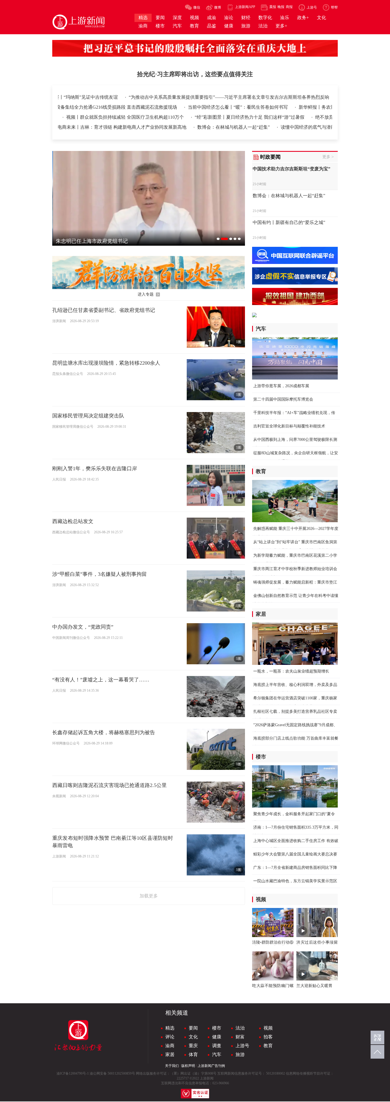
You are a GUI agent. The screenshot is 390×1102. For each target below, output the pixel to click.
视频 (268, 1028)
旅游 (240, 1054)
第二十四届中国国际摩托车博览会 (283, 399)
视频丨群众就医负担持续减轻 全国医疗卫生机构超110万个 (98, 117)
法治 (240, 1028)
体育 (193, 1054)
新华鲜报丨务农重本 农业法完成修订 (309, 107)
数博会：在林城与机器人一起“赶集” (228, 127)
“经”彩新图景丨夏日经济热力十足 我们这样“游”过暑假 (222, 117)
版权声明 (188, 1066)
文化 (193, 1036)
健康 (216, 1036)
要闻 (193, 1028)
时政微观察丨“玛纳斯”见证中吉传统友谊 (213, 97)
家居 (169, 1054)
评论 (169, 1036)
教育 (268, 1045)
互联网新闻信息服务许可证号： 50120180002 (251, 1073)
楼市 (216, 1028)
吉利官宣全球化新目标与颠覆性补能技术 (289, 426)
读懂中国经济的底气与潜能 (301, 127)
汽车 (216, 1054)
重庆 (193, 1045)
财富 (240, 1036)
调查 (216, 1045)
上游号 (242, 1045)
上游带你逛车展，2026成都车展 (281, 386)
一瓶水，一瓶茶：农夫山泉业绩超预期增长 (291, 671)
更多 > (328, 157)
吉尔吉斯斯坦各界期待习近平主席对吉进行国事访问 (109, 97)
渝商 (169, 1045)
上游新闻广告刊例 (211, 1066)
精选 (169, 1028)
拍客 (268, 1036)
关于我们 (172, 1066)
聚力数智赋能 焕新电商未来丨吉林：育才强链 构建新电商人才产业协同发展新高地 (97, 127)
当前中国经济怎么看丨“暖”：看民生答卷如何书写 (211, 107)
